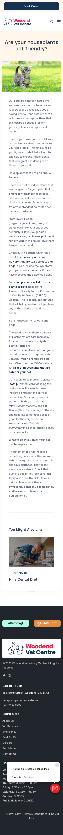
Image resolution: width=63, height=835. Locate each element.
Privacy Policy (12, 814)
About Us (8, 721)
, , (25, 692)
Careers (7, 742)
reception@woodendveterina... (21, 700)
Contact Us (9, 754)
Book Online (31, 6)
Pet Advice (20, 572)
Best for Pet (9, 737)
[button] (55, 788)
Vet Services (10, 726)
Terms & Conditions (35, 814)
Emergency (9, 731)
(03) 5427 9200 (11, 704)
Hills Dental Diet (23, 579)
